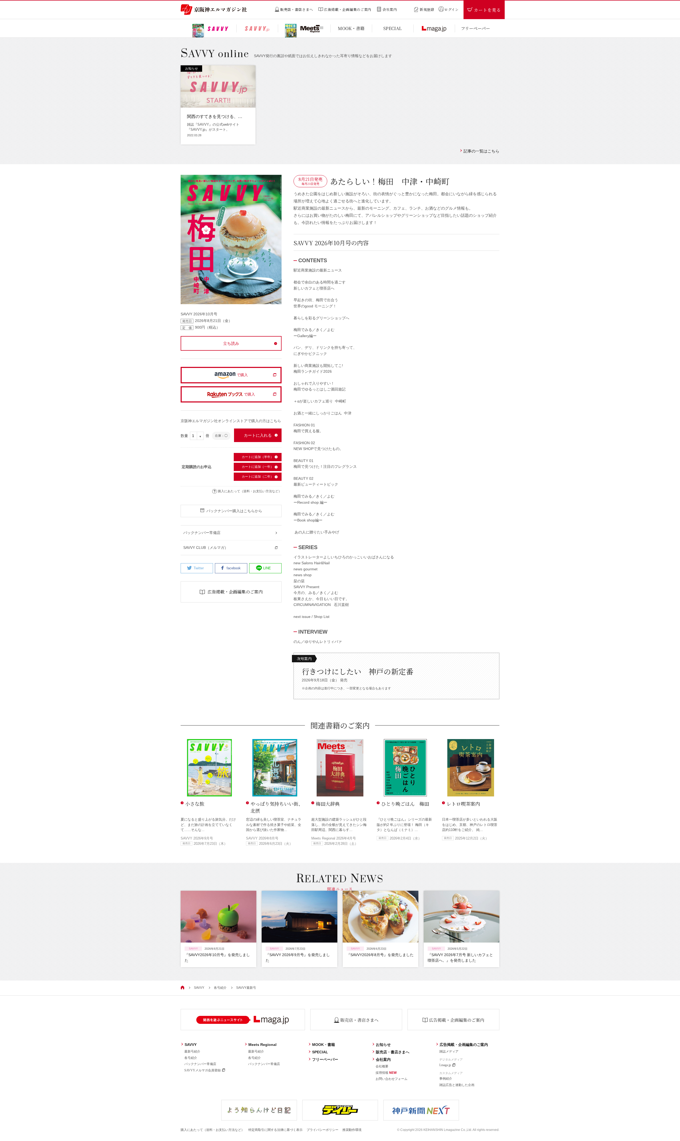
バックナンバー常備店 (200, 1064)
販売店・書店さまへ (392, 1052)
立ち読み (231, 343)
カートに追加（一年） (258, 467)
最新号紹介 (192, 1051)
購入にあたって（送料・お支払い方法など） (250, 491)
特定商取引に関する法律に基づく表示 (275, 1130)
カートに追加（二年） (258, 476)
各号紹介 (220, 988)
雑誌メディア (448, 1051)
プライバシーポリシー (322, 1130)
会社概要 (382, 1066)
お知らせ (383, 1044)
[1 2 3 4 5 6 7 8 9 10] (197, 436)
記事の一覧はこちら (481, 151)
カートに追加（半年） (258, 457)
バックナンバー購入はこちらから (234, 511)
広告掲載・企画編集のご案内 (464, 1044)
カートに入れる (258, 435)
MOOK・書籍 (323, 1044)
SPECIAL (320, 1052)
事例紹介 (445, 1078)
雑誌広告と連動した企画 (456, 1085)
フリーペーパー (325, 1059)
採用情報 (386, 1073)
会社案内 (383, 1059)
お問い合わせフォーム (391, 1079)
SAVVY (199, 988)
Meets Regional (262, 1044)
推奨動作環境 (352, 1130)
